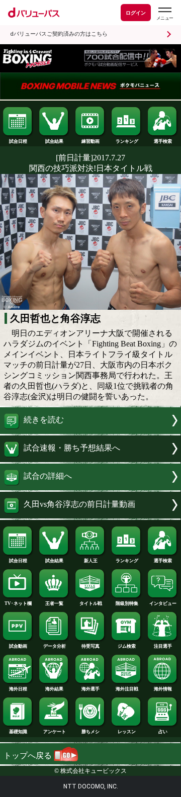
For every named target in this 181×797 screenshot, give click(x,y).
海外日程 (18, 688)
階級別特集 (127, 603)
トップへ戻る (29, 755)
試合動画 (18, 646)
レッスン (127, 731)
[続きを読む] (90, 431)
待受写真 (90, 646)
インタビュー (162, 603)
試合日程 (18, 141)
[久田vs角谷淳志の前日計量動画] (90, 515)
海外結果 (54, 688)
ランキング (127, 141)
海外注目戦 (127, 688)
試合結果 (54, 141)
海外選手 (90, 688)
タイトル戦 (90, 603)
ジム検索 (127, 646)
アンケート (54, 731)
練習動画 (90, 141)
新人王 (91, 560)
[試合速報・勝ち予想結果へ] (90, 459)
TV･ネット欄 (18, 603)
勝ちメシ (90, 731)
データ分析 (54, 646)
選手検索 (163, 141)
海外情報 (163, 688)
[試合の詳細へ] (90, 487)
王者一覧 (54, 603)
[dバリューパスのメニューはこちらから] (164, 14)
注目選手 (163, 646)
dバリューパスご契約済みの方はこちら (59, 34)
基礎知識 (18, 731)
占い (162, 731)
